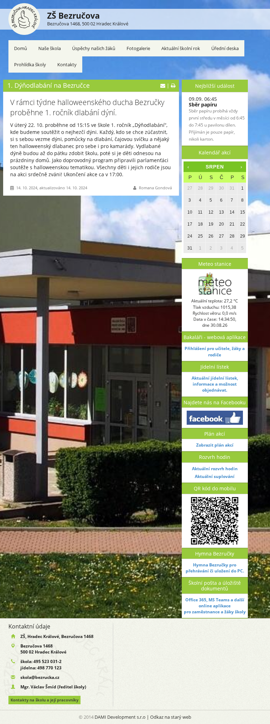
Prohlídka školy (30, 64)
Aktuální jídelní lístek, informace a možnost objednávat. (215, 384)
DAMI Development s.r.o (120, 717)
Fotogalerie (138, 48)
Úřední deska (225, 48)
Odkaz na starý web (170, 717)
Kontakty (67, 64)
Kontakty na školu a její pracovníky (44, 700)
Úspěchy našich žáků (93, 48)
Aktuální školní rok (180, 48)
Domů (20, 48)
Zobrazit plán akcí (214, 445)
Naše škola (49, 48)
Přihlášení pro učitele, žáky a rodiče (215, 351)
